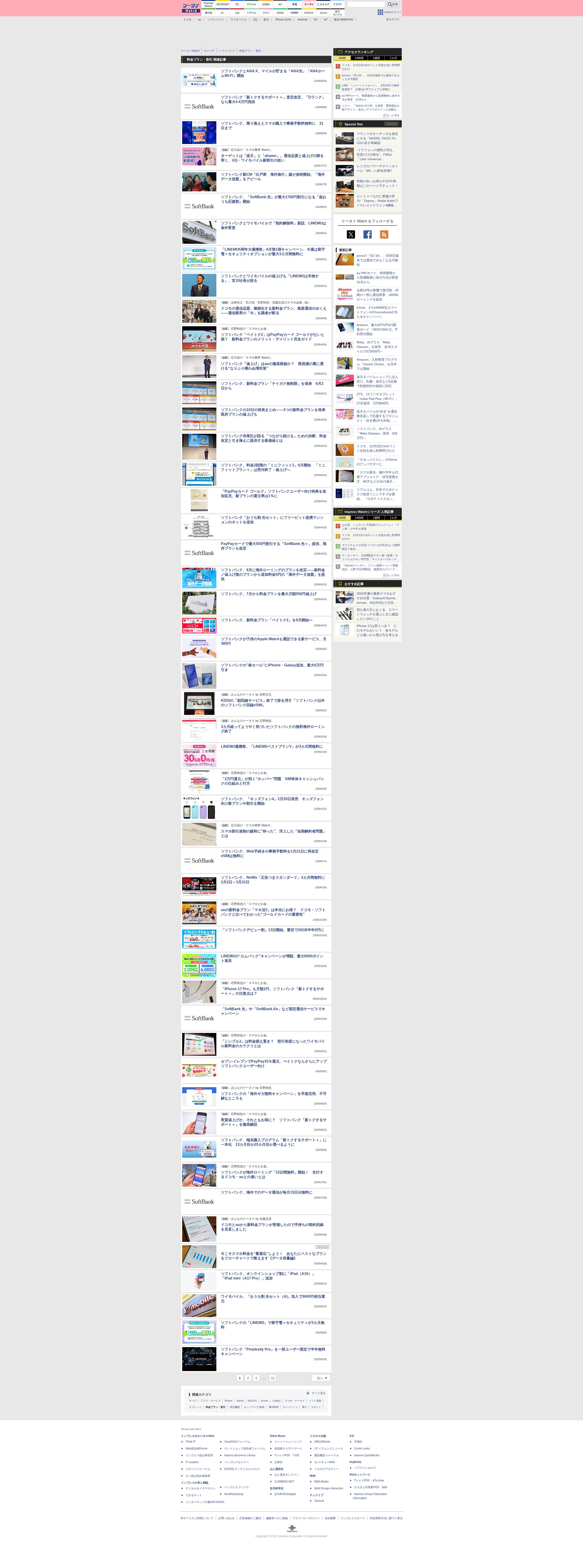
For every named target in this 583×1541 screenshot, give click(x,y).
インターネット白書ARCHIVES (205, 1502)
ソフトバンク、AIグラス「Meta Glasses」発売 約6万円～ (377, 433)
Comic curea (362, 1448)
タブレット (195, 1407)
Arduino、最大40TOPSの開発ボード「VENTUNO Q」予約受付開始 (377, 329)
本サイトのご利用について (197, 1518)
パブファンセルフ (365, 1467)
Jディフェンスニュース (328, 1448)
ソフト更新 (315, 1400)
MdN (313, 1475)
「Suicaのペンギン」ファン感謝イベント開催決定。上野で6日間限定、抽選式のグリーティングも (370, 569)
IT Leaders (192, 1462)
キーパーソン (290, 1407)
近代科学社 (277, 1488)
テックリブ (316, 1495)
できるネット (194, 1495)
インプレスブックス (236, 1487)
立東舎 (278, 1462)
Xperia (239, 1400)
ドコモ (187, 19)
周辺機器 (235, 1407)
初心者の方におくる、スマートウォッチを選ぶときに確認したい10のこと (377, 614)
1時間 (342, 58)
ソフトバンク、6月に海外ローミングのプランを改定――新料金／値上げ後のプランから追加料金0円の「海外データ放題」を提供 (273, 574)
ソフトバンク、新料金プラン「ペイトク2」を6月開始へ (266, 620)
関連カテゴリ (201, 1394)
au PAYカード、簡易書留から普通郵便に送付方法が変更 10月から (379, 277)
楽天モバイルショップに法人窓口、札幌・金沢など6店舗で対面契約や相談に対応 (377, 381)
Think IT (190, 1441)
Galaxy (277, 1400)
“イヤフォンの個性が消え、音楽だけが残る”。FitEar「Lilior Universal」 (376, 154)
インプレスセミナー (236, 1462)
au (199, 19)
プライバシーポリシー (306, 1518)
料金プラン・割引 (216, 1407)
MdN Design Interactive (328, 1488)
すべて (193, 1400)
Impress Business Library (240, 1455)
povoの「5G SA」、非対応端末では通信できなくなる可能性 (378, 260)
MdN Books (321, 1481)
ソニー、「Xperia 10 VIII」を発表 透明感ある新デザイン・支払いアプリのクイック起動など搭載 (370, 109)
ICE (352, 1436)
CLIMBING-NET (284, 1481)
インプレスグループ (352, 1518)
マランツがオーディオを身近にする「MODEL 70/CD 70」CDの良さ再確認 (377, 138)
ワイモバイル (238, 19)
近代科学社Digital (285, 1494)
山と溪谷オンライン (286, 1474)
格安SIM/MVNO (343, 19)
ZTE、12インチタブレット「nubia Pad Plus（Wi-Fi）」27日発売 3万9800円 (378, 398)
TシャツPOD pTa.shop (369, 1480)
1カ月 (393, 58)
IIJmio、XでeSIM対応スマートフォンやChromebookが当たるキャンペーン (377, 312)
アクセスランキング (359, 52)
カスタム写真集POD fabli (370, 1487)
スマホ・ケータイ (295, 1400)
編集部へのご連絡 (277, 1518)
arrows (264, 1400)
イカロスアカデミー (326, 1469)
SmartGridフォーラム (237, 1441)
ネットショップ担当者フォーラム (244, 1448)
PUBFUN (355, 1462)
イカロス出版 (318, 1436)
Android (302, 19)
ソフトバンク (215, 19)
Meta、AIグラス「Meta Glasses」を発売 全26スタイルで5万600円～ (377, 346)
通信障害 (274, 1407)
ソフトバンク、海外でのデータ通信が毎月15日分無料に (266, 1192)
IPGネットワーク (360, 1474)
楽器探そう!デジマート (288, 1448)
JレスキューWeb (324, 1462)
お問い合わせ (226, 1518)
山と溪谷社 (277, 1469)
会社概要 (330, 1518)
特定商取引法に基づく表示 (386, 1518)
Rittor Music (278, 1436)
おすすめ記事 (354, 584)
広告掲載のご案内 (250, 1518)
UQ (255, 19)
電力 (304, 1407)
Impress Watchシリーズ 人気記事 (369, 512)
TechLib (319, 1500)
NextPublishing (233, 1494)
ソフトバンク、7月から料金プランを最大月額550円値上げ (269, 594)
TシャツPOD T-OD (286, 1455)
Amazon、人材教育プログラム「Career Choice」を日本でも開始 (377, 364)
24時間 (359, 58)
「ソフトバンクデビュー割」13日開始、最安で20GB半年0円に (272, 930)
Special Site (354, 124)
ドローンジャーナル (198, 1469)
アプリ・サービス (211, 1400)
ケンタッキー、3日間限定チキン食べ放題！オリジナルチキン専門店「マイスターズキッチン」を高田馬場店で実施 (370, 559)
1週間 (376, 58)
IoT (326, 19)
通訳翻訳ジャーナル (326, 1455)
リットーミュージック (288, 1441)
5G (315, 19)
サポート (316, 1407)
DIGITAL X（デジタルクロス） (243, 1469)
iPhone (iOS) (283, 19)
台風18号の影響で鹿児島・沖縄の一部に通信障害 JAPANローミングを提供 (378, 294)
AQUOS (252, 1400)
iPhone (228, 1400)
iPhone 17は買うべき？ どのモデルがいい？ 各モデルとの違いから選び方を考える (377, 630)
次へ (323, 1378)
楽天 (266, 19)
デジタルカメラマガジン (201, 1488)
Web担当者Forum (196, 1448)
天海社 (358, 1441)
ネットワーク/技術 (254, 1407)
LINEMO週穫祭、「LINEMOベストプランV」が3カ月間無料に (272, 746)
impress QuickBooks (366, 1455)
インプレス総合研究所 (199, 1455)
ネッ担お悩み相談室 (198, 1475)
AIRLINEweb (322, 1441)
